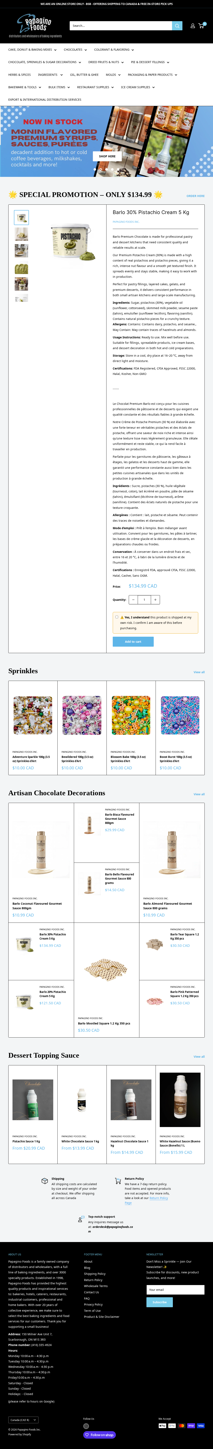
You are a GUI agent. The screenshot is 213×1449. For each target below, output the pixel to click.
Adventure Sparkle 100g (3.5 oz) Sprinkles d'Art (31, 759)
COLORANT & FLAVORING (111, 49)
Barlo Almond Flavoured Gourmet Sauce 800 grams (167, 906)
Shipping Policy (94, 1274)
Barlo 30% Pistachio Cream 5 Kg (151, 212)
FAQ (87, 1298)
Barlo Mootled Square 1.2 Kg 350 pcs (104, 1023)
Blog (87, 1268)
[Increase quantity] (155, 599)
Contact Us (91, 1292)
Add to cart (133, 642)
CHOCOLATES (73, 49)
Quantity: (119, 600)
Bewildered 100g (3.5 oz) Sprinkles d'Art (77, 759)
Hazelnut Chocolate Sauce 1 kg (129, 1143)
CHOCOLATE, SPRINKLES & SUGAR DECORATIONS (42, 62)
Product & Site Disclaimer (101, 1317)
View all (200, 672)
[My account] (193, 25)
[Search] (177, 25)
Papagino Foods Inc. (126, 222)
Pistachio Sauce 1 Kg (26, 1141)
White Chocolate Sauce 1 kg (80, 1141)
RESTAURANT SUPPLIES (93, 87)
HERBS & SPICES (19, 75)
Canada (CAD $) (20, 1420)
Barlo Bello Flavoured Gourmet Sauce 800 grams (119, 879)
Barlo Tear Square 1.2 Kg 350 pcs (184, 936)
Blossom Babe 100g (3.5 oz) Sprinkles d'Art (128, 759)
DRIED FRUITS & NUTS (103, 62)
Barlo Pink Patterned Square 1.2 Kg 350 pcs (184, 994)
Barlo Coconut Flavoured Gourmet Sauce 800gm (37, 906)
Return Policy (93, 1280)
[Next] (204, 728)
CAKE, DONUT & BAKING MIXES (30, 49)
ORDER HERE (196, 196)
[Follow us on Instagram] (86, 1426)
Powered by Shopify (19, 1434)
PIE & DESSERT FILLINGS (148, 62)
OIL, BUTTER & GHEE (84, 75)
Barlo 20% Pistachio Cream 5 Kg (53, 994)
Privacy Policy (93, 1304)
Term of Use (92, 1311)
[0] (201, 25)
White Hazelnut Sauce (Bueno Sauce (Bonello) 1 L (180, 1143)
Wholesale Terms (96, 1286)
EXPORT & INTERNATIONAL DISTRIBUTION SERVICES (44, 100)
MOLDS (111, 75)
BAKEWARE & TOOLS (22, 87)
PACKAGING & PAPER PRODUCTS (150, 75)
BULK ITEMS (56, 87)
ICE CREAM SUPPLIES (135, 87)
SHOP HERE (106, 156)
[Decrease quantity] (133, 599)
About (88, 1261)
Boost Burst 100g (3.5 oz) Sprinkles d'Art (176, 759)
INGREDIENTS (48, 75)
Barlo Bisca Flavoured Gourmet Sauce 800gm (119, 819)
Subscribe (160, 1302)
